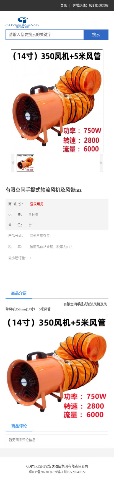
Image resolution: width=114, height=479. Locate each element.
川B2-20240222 (75, 472)
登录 (63, 6)
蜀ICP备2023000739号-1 (45, 472)
